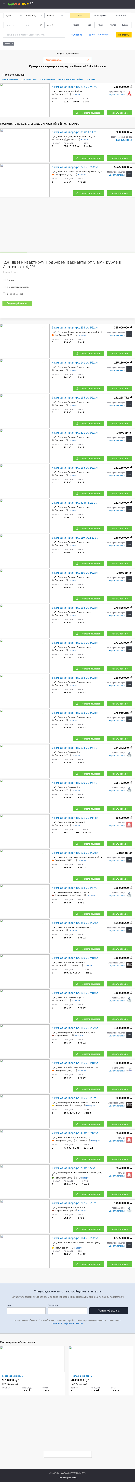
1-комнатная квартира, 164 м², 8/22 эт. (75, 1238)
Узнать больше (120, 112)
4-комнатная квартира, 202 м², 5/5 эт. (74, 1203)
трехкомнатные (47, 79)
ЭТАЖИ (121, 823)
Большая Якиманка (77, 1137)
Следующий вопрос (17, 303)
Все (80, 15)
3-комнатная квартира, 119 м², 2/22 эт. (75, 537)
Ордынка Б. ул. (80, 892)
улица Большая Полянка (79, 136)
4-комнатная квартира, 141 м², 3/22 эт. (75, 362)
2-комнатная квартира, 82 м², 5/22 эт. (74, 502)
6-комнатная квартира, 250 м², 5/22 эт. (75, 572)
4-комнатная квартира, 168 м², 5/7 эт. (74, 888)
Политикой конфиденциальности (67, 1323)
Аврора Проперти (116, 92)
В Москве (11, 280)
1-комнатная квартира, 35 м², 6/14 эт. (74, 132)
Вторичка (121, 15)
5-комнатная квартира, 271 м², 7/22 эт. (75, 167)
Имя (9, 1305)
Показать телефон (91, 112)
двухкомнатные (29, 79)
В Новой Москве (15, 294)
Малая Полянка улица (78, 927)
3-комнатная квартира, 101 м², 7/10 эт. (75, 993)
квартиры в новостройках (70, 79)
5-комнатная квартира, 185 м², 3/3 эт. (74, 1098)
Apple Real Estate (116, 963)
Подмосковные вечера (121, 137)
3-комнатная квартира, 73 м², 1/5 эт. (73, 1168)
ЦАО (54, 91)
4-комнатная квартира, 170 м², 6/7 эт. (74, 782)
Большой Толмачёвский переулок (83, 1242)
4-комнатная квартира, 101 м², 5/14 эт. (75, 817)
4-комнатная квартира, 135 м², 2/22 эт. (75, 467)
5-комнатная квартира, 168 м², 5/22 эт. (75, 677)
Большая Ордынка (82, 1102)
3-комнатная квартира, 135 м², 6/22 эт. (75, 397)
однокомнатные (10, 79)
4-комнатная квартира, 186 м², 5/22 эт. (75, 1028)
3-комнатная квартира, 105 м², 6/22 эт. (75, 852)
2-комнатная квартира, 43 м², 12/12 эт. (75, 1133)
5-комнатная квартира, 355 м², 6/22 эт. (75, 923)
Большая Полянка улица (79, 367)
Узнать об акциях (109, 1310)
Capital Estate (118, 1068)
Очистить (77, 34)
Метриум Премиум (116, 172)
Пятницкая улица (81, 1032)
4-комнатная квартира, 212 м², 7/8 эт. (74, 86)
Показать (123, 34)
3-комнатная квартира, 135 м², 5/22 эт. (75, 712)
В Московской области (18, 287)
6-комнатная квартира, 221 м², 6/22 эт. (75, 432)
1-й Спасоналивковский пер (81, 1067)
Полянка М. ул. (75, 997)
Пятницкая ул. (79, 1207)
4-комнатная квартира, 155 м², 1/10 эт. (75, 1063)
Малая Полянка (75, 822)
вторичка (91, 79)
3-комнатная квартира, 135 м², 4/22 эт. (75, 607)
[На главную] (24, 4)
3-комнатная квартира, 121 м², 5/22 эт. (75, 642)
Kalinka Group (118, 753)
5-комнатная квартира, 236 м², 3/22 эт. (75, 327)
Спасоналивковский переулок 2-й (83, 171)
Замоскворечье (65, 892)
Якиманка (62, 91)
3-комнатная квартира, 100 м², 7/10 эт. (75, 958)
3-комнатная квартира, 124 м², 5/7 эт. (74, 747)
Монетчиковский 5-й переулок (87, 1172)
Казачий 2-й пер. (76, 91)
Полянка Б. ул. (74, 752)
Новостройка (100, 15)
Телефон (53, 1305)
